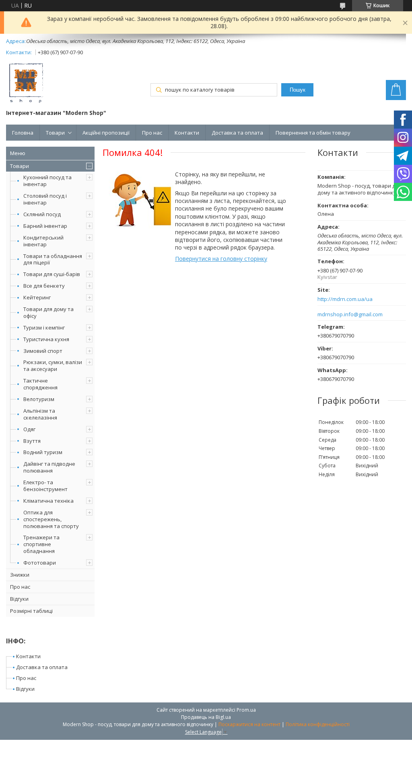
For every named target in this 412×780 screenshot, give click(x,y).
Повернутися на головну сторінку (221, 258)
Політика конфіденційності (318, 724)
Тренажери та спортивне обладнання (41, 544)
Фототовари (39, 562)
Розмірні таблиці (31, 610)
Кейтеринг (37, 297)
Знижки (19, 574)
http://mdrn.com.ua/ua (345, 299)
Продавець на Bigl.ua (206, 717)
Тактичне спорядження (40, 384)
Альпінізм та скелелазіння (40, 414)
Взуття (32, 440)
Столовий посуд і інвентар (45, 199)
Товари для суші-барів (51, 274)
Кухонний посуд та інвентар (47, 181)
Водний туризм (42, 452)
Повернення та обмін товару (313, 132)
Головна (22, 132)
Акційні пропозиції (106, 132)
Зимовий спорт (42, 350)
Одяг (29, 429)
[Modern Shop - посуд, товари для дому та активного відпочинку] (26, 84)
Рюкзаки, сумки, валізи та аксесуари (52, 365)
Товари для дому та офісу (48, 312)
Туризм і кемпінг (44, 327)
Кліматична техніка (48, 500)
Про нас (152, 132)
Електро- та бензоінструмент (45, 486)
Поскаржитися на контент (249, 724)
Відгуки (19, 598)
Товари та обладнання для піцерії (52, 259)
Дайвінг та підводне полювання (49, 467)
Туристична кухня (46, 339)
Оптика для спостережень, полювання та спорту (51, 519)
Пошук (297, 90)
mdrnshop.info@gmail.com (350, 314)
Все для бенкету (44, 285)
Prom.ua (246, 709)
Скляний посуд (42, 214)
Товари (55, 132)
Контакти (187, 132)
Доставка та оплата (237, 132)
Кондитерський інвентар (43, 241)
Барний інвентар (45, 225)
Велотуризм (38, 399)
